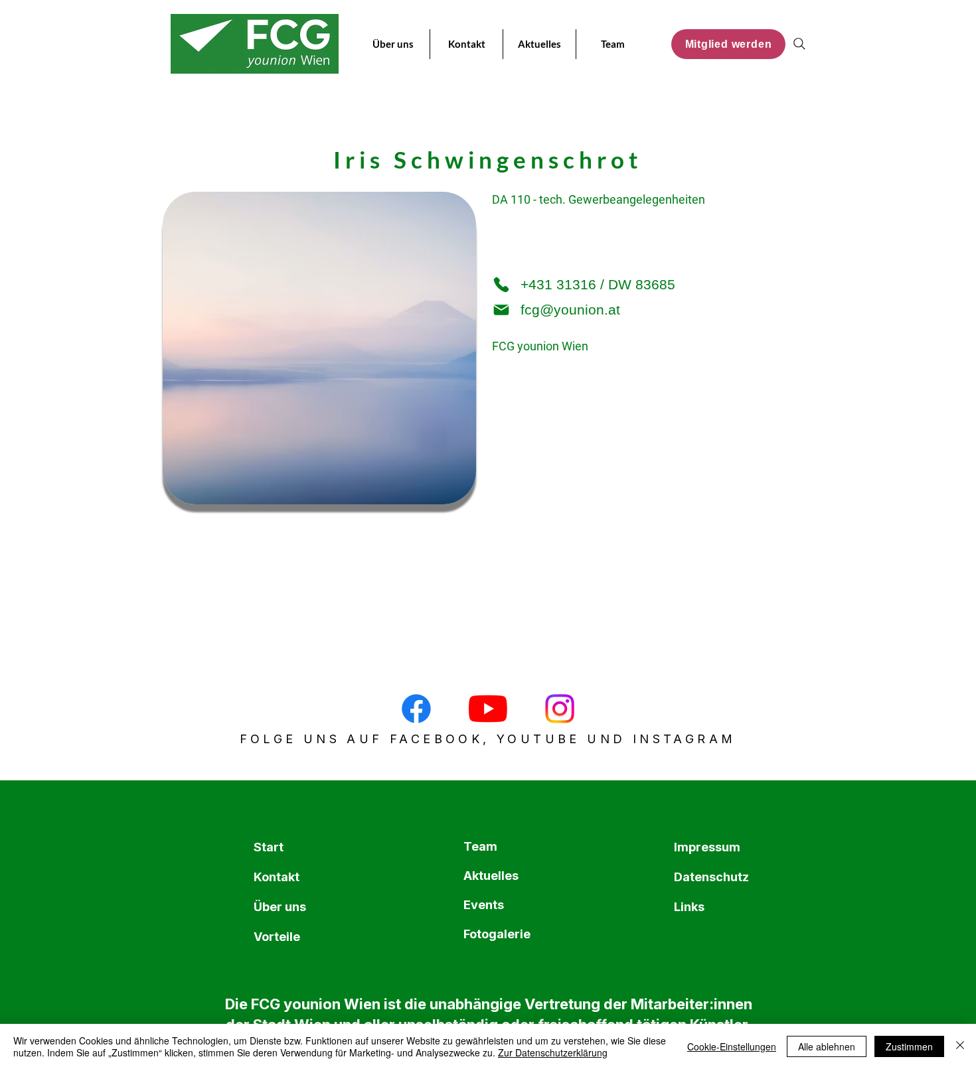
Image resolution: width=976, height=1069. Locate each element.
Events (483, 905)
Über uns (280, 907)
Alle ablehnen (826, 1046)
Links (689, 907)
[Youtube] (488, 708)
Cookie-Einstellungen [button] (731, 1046)
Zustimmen (909, 1046)
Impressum (706, 847)
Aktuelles (491, 876)
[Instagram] (559, 708)
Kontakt (276, 877)
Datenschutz (706, 877)
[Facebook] (416, 708)
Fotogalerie (495, 934)
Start (269, 847)
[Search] (799, 44)
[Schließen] (960, 1046)
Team (480, 846)
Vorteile (277, 937)
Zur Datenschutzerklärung (553, 1052)
